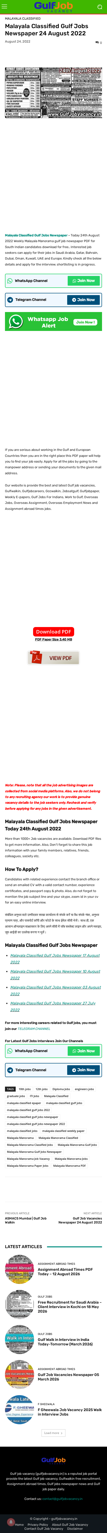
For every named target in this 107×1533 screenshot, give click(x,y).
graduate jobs (16, 1096)
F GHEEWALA (46, 1404)
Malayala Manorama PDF (69, 1165)
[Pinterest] (59, 56)
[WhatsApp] (71, 56)
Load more (51, 1433)
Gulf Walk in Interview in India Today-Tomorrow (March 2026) (65, 1341)
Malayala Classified (23, 18)
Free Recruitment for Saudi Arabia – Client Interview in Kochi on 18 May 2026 (70, 1307)
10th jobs (25, 1089)
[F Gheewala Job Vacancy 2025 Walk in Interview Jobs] (19, 1409)
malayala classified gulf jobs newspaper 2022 (36, 1124)
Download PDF (53, 631)
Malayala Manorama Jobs (71, 1159)
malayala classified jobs (22, 1131)
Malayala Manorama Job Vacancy (28, 1159)
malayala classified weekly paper (63, 1131)
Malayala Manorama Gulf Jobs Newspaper (34, 1152)
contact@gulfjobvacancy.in (62, 1499)
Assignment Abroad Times (56, 1264)
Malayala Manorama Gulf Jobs (77, 1145)
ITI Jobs (34, 1096)
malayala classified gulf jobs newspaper (32, 1117)
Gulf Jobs (45, 1296)
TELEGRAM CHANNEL (33, 1029)
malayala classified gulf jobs (64, 1103)
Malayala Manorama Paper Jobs (27, 1165)
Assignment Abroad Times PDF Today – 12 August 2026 (65, 1271)
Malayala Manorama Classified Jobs (30, 1145)
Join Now (86, 280)
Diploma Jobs (61, 1089)
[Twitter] (48, 56)
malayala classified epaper (24, 1103)
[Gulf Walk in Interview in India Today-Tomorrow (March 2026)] (19, 1339)
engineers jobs (84, 1089)
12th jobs (42, 1089)
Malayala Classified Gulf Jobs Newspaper (36, 235)
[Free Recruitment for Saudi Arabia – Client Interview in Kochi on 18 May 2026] (19, 1304)
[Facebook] (36, 56)
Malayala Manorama (20, 1138)
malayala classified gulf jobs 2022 (28, 1110)
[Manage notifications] (11, 1522)
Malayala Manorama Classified (58, 1138)
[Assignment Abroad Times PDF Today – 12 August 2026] (19, 1269)
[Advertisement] (53, 173)
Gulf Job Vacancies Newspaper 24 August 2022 (80, 1220)
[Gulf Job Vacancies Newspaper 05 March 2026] (19, 1374)
